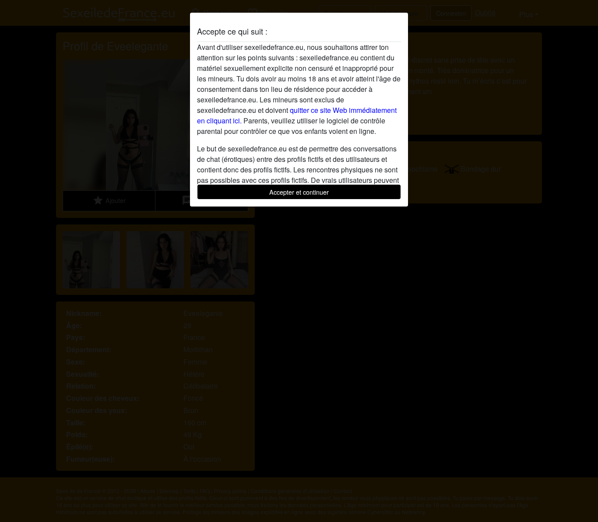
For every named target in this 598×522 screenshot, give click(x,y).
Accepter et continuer (299, 191)
